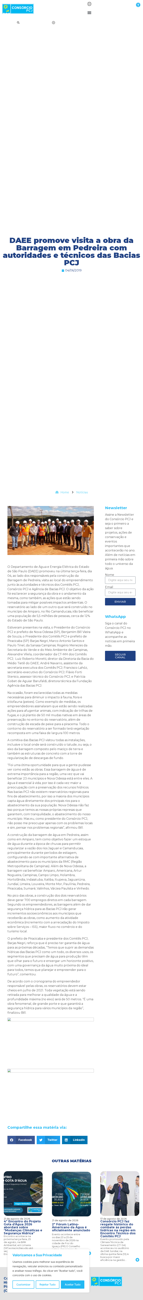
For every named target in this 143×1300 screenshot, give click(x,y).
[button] (138, 5)
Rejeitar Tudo (47, 1284)
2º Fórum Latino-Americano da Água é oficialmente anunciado (71, 1227)
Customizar (23, 1284)
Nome (109, 574)
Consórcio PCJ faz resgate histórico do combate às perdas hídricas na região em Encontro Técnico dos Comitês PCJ (118, 1229)
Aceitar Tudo (72, 1284)
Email (109, 587)
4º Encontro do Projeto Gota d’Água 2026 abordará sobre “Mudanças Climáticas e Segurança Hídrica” (23, 1227)
